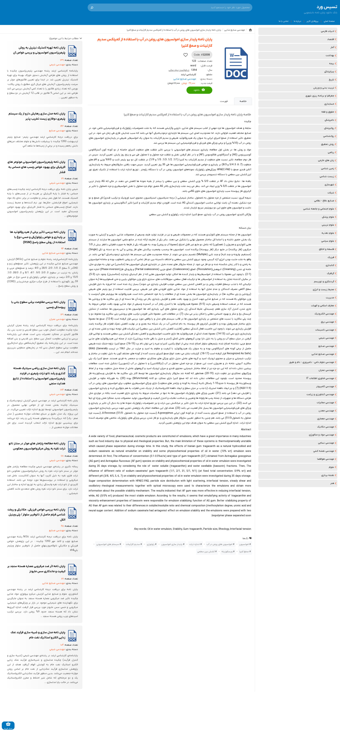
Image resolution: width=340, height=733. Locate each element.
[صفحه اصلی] (250, 29)
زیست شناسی (327, 176)
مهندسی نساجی (326, 443)
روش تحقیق (327, 144)
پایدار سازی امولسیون (171, 544)
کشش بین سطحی (206, 551)
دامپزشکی (329, 120)
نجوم (331, 467)
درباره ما (297, 21)
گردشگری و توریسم (324, 281)
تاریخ (331, 79)
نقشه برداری (327, 475)
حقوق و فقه (327, 112)
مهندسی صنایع (326, 346)
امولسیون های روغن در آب (219, 544)
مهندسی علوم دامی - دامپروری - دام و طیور (311, 362)
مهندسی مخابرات (325, 402)
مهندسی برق (327, 322)
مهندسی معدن (326, 410)
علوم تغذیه (328, 233)
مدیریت (330, 297)
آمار (332, 47)
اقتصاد (330, 39)
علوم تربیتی (328, 225)
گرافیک (330, 273)
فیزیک (331, 257)
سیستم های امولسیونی (107, 544)
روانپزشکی (329, 128)
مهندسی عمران (326, 370)
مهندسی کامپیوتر (325, 386)
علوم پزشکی (328, 217)
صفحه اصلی (329, 21)
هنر (332, 483)
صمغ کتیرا (244, 551)
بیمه (331, 63)
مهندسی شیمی (326, 338)
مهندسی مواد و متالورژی (321, 434)
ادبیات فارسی (327, 31)
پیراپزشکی (329, 71)
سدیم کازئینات (133, 544)
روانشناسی (328, 136)
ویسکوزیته (227, 551)
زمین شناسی (327, 168)
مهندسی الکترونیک (324, 313)
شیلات (331, 192)
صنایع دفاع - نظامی (324, 200)
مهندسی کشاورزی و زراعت (320, 394)
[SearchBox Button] (92, 7)
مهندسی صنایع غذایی (322, 354)
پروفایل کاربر (312, 21)
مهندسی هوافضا (325, 459)
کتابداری (330, 265)
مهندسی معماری (325, 418)
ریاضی (331, 152)
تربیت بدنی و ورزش (323, 88)
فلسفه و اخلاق (326, 249)
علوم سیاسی (327, 241)
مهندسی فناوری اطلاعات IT (320, 378)
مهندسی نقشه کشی (323, 451)
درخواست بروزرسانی (179, 70)
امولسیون (244, 544)
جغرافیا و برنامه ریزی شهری (319, 95)
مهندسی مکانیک (325, 427)
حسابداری (329, 104)
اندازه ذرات (194, 544)
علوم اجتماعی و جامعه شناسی (318, 209)
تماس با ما (283, 21)
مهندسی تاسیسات (324, 330)
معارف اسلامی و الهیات (322, 305)
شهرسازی (329, 184)
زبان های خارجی (326, 160)
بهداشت (330, 55)
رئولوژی (150, 544)
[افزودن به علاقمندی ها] (186, 55)
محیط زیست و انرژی (323, 289)
